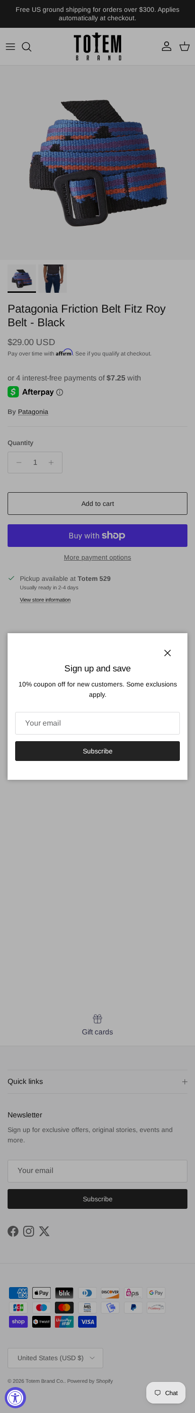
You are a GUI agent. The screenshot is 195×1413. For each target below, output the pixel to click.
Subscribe (98, 751)
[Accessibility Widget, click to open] (15, 1397)
